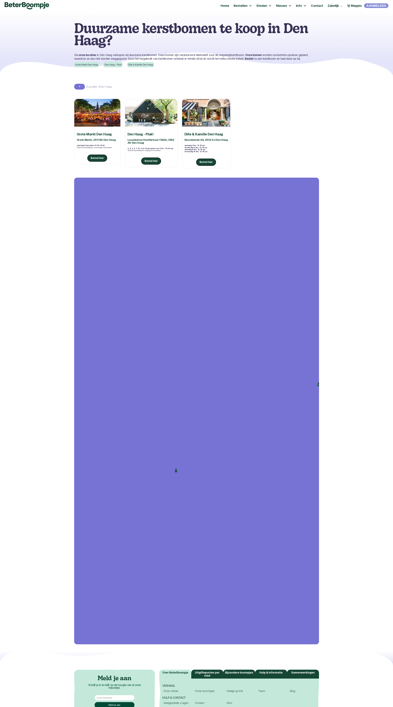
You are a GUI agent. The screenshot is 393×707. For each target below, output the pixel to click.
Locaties (92, 86)
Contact (199, 703)
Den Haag (106, 86)
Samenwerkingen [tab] (303, 672)
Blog (292, 691)
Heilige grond (235, 691)
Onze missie (170, 691)
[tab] (271, 674)
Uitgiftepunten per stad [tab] (207, 674)
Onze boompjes (205, 691)
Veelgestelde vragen (176, 703)
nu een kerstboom (260, 58)
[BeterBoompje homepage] (27, 5)
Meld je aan (114, 679)
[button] (243, 5)
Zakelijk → (335, 6)
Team (261, 691)
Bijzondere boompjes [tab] (239, 672)
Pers (229, 703)
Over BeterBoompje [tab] (175, 672)
